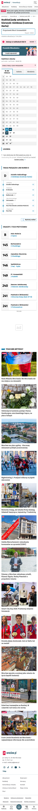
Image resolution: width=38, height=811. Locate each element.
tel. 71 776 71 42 (7, 760)
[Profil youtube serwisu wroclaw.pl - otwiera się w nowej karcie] (15, 767)
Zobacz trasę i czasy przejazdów (12, 65)
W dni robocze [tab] (7, 72)
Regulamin (5, 801)
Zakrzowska (17, 200)
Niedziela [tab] (30, 72)
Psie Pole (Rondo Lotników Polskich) (17, 206)
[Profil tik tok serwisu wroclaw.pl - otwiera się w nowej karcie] (8, 767)
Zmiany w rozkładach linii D (16, 42)
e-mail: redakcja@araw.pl (10, 762)
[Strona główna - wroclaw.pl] (5, 2)
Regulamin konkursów (16, 801)
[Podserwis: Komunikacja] (15, 2)
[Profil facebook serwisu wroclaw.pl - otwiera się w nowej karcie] (12, 767)
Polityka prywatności (29, 801)
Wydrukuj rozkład (31, 220)
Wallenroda (17, 195)
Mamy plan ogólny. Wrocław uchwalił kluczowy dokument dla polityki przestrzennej (21, 12)
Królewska (9, 190)
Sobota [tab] (19, 72)
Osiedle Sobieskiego (12, 184)
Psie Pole (9, 211)
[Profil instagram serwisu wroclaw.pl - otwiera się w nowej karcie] (4, 767)
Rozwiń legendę (19, 160)
